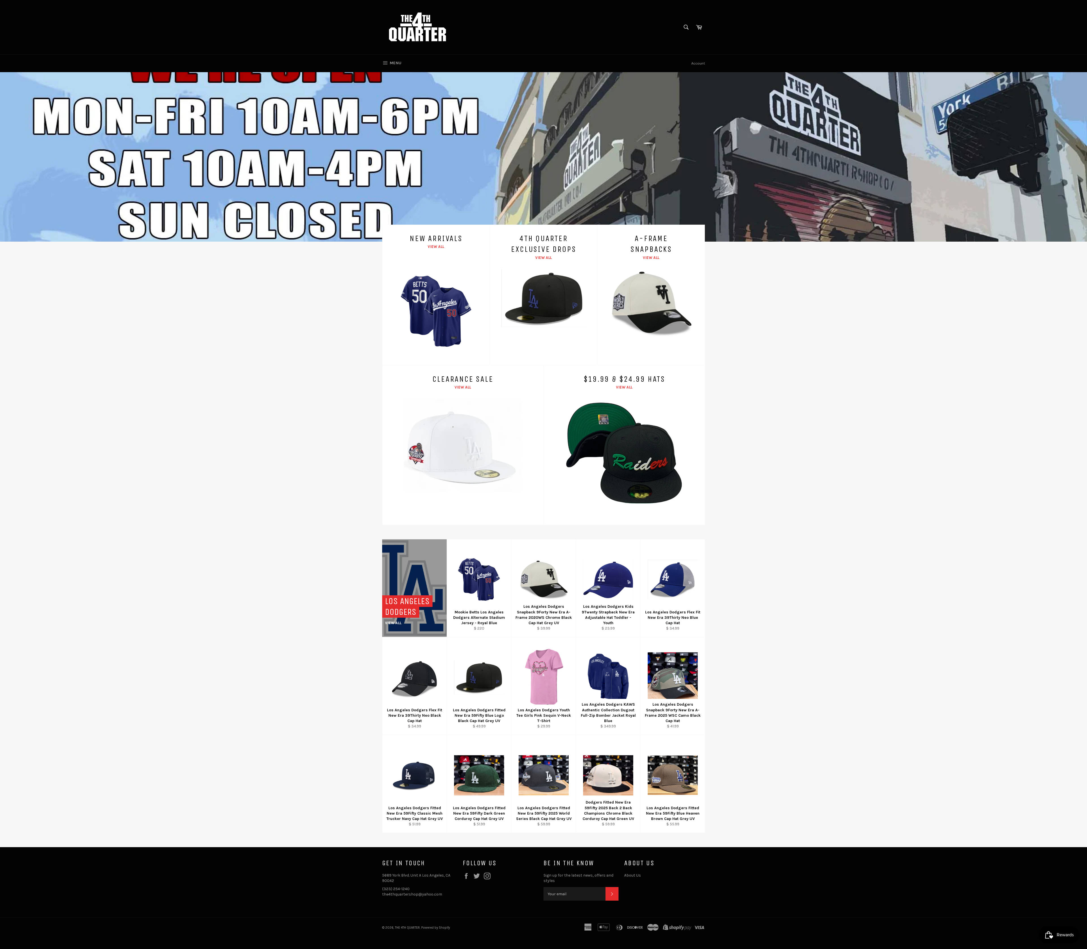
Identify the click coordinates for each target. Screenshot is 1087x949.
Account (698, 63)
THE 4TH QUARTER (407, 927)
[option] (543, 157)
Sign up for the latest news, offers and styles (578, 878)
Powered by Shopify (435, 927)
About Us (632, 875)
